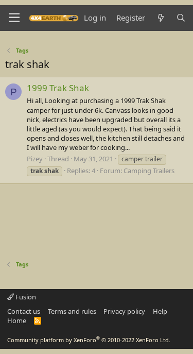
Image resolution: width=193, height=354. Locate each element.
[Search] (181, 17)
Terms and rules (72, 311)
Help (160, 311)
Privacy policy (124, 311)
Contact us (23, 311)
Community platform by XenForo (88, 340)
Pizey (35, 158)
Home (16, 320)
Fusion (25, 296)
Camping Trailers (149, 170)
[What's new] (160, 17)
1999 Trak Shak (58, 88)
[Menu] (14, 18)
